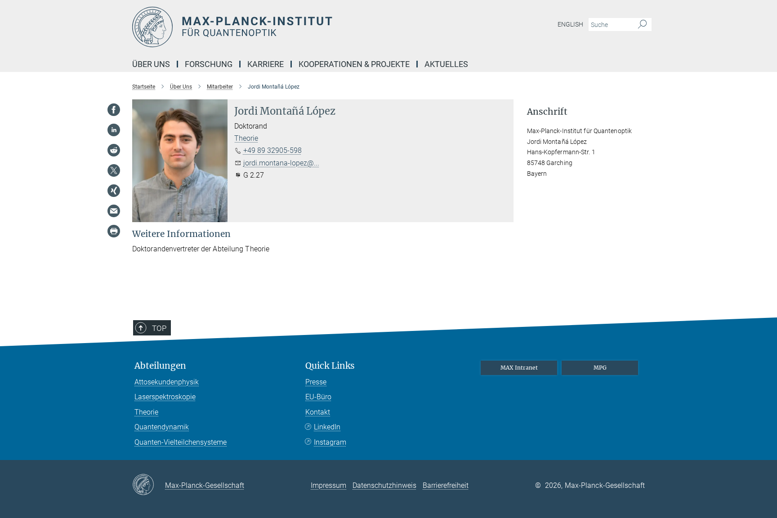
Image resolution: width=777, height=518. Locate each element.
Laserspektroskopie (165, 397)
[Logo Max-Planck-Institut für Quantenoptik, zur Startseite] (300, 27)
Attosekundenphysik (166, 382)
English (570, 24)
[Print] (114, 231)
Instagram (330, 442)
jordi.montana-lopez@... (281, 163)
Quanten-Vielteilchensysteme (180, 442)
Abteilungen (160, 366)
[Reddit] (114, 150)
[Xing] (114, 190)
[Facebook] (114, 109)
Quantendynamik (161, 427)
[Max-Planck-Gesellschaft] (148, 485)
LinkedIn (327, 427)
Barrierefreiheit (446, 485)
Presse (315, 382)
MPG (600, 367)
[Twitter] (114, 170)
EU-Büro (318, 397)
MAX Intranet (519, 367)
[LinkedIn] (114, 130)
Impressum (328, 485)
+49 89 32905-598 (272, 150)
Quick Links (330, 366)
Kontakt (317, 412)
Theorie (246, 138)
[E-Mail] (114, 211)
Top (159, 328)
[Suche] (642, 24)
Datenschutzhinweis (384, 485)
